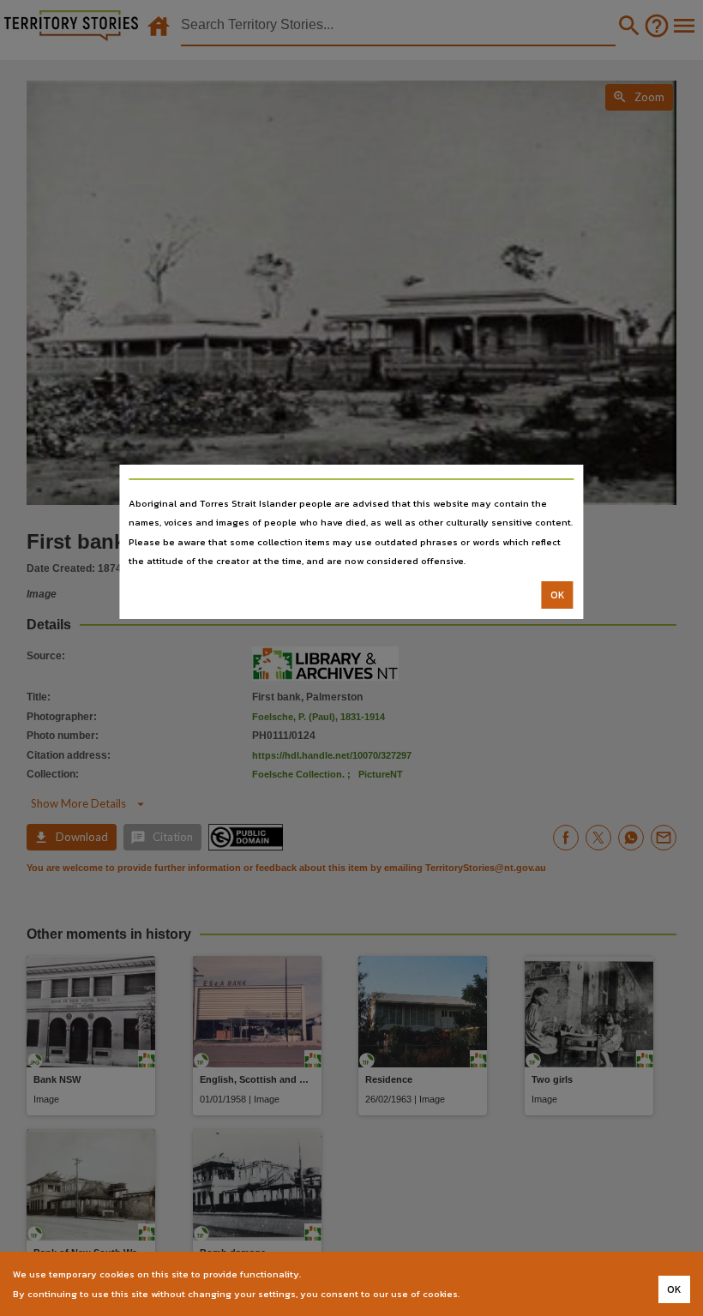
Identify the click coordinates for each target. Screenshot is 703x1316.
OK (557, 595)
